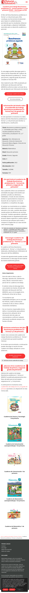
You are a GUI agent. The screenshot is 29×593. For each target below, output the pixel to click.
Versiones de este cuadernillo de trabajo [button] (13, 360)
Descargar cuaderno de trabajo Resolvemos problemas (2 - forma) (15, 267)
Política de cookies (5, 551)
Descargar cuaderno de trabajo (15, 94)
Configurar (19, 589)
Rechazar (12, 589)
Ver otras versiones (15, 99)
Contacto (3, 546)
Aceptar (5, 589)
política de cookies (9, 585)
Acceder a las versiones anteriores (15, 356)
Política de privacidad (6, 549)
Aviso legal (3, 547)
